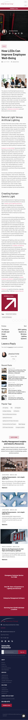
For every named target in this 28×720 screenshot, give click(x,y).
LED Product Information (8, 427)
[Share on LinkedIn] (16, 33)
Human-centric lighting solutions (13, 203)
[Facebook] (13, 320)
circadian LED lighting (18, 245)
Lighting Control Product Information (10, 420)
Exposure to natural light (7, 148)
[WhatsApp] (25, 320)
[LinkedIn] (19, 320)
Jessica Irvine (13, 31)
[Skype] (12, 641)
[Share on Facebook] (10, 33)
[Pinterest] (22, 320)
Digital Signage (22, 424)
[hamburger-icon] (25, 2)
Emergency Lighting (20, 427)
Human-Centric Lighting (11, 314)
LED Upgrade (17, 407)
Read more (4, 487)
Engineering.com (19, 291)
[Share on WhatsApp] (22, 33)
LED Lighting (5, 407)
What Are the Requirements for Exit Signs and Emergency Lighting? (13, 549)
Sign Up (22, 652)
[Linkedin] (5, 641)
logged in (10, 347)
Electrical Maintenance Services (9, 414)
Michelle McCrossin (7, 546)
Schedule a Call (9, 296)
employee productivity (13, 109)
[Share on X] (13, 33)
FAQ (11, 407)
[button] (14, 437)
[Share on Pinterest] (19, 33)
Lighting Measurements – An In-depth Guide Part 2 (13, 513)
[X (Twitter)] (16, 320)
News (4, 46)
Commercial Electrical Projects (9, 424)
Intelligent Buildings (7, 411)
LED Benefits (16, 411)
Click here (4, 289)
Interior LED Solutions (6, 317)
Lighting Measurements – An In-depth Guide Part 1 (13, 478)
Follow (13, 358)
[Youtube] (8, 641)
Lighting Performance (7, 417)
